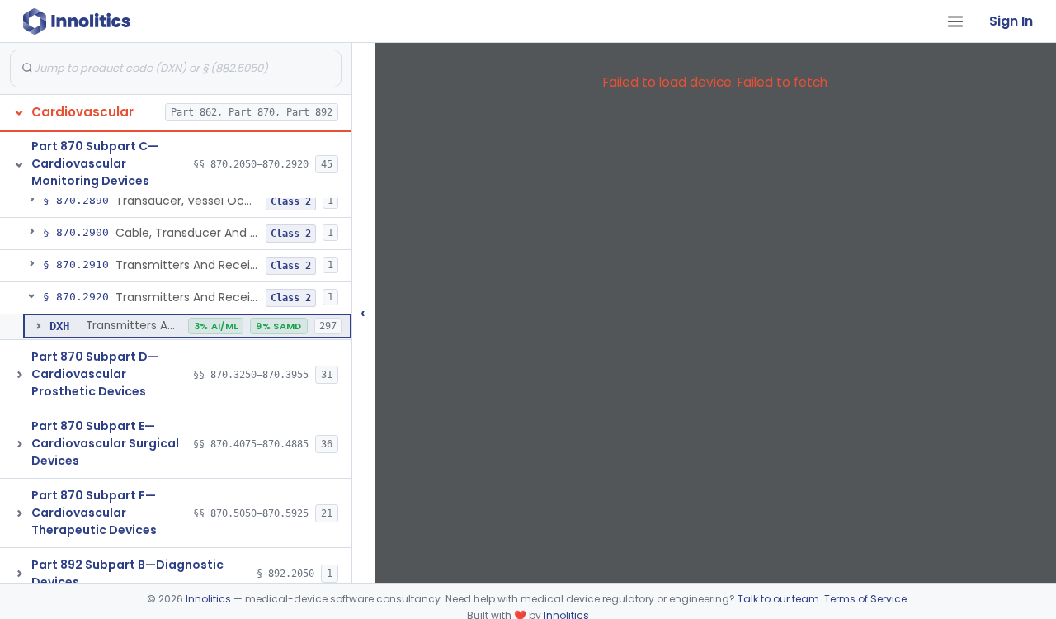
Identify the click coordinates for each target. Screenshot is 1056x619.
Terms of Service (865, 599)
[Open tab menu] (955, 21)
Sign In (1011, 21)
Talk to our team (778, 599)
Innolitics (208, 599)
